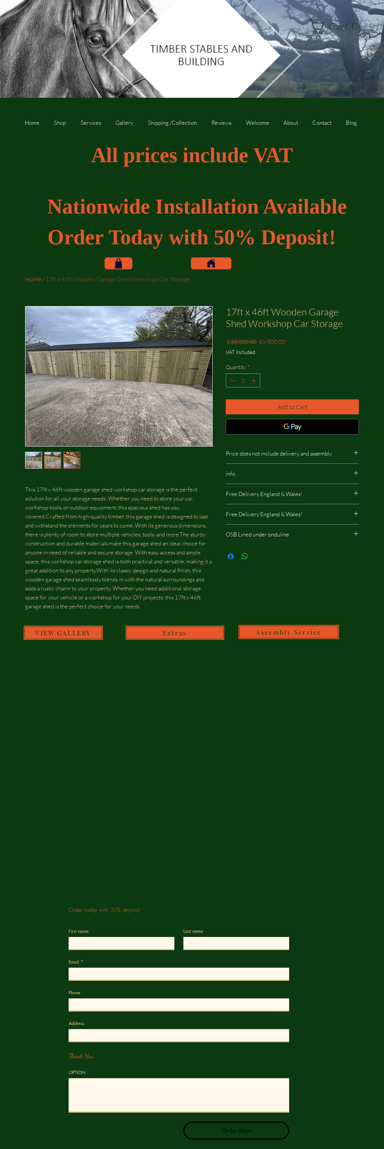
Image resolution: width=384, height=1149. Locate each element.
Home (33, 279)
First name (78, 931)
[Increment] (254, 380)
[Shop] (118, 263)
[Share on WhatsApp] (244, 556)
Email (76, 962)
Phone (74, 992)
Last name (193, 931)
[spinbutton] (243, 380)
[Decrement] (231, 380)
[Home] (211, 263)
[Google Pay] (292, 427)
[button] (336, 26)
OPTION (77, 1072)
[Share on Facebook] (230, 556)
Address (76, 1023)
